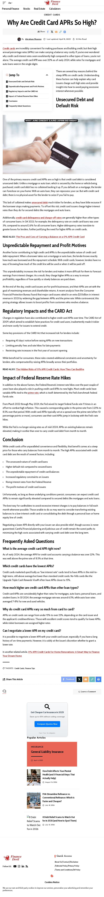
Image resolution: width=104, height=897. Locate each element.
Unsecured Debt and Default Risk (21, 81)
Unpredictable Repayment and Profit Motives (26, 86)
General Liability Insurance (47, 752)
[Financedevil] (52, 3)
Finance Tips (30, 668)
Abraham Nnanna (33, 39)
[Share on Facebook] (48, 32)
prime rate (33, 392)
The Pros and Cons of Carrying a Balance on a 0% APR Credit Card (50, 236)
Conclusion (13, 101)
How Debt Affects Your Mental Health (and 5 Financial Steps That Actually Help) (59, 775)
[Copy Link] (60, 32)
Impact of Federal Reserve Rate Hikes (23, 96)
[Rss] (27, 866)
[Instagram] (19, 866)
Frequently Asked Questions (20, 106)
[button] (5, 3)
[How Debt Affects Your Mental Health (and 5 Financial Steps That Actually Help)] (33, 777)
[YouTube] (15, 866)
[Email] (56, 32)
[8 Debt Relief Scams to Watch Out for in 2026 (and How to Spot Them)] (33, 823)
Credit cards (9, 48)
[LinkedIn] (23, 866)
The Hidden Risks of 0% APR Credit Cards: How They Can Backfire (50, 369)
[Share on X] (52, 32)
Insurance (37, 747)
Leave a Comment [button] (88, 692)
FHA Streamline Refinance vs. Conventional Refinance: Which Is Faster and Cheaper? (58, 798)
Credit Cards (52, 15)
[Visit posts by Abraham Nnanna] (19, 39)
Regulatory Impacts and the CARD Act (23, 91)
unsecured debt (40, 202)
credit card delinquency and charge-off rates (39, 217)
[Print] (64, 32)
